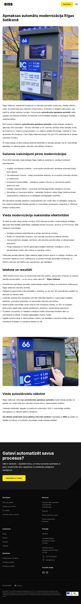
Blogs (4, 534)
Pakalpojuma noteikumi (10, 558)
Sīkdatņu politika (8, 562)
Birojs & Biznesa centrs (50, 515)
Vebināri (5, 546)
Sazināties (67, 4)
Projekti (5, 542)
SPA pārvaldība (8, 502)
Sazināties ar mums (14, 478)
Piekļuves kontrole (9, 506)
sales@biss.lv (50, 560)
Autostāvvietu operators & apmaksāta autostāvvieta (50, 504)
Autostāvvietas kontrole (11, 514)
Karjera (5, 538)
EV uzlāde (6, 510)
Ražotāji (45, 511)
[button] (18, 585)
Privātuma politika (9, 566)
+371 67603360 (51, 556)
